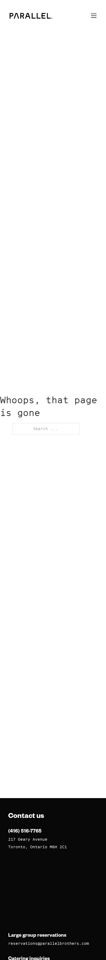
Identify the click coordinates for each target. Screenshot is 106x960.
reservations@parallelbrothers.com (48, 943)
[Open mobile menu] (93, 16)
